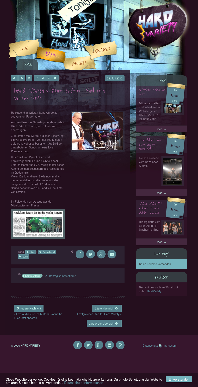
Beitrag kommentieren (62, 276)
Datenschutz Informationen (83, 382)
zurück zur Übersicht (102, 323)
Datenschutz (150, 345)
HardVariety (154, 291)
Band (51, 55)
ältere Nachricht (105, 308)
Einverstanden (179, 379)
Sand (25, 256)
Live (24, 48)
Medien (79, 63)
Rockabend (49, 252)
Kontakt (101, 50)
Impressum (170, 345)
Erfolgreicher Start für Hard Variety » (99, 314)
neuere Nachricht (30, 308)
